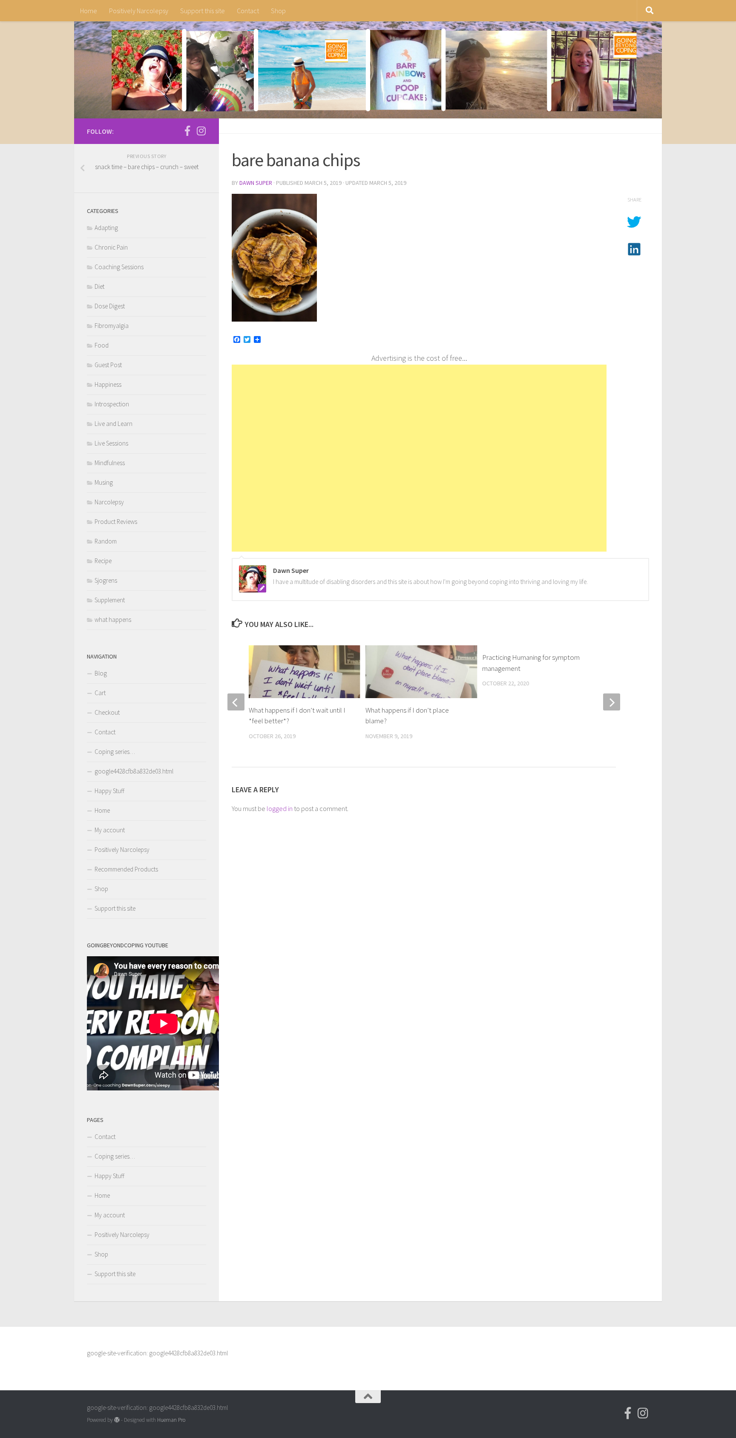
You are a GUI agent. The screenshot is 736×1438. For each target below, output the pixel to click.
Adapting (106, 228)
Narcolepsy (109, 502)
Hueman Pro (171, 1420)
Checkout (107, 712)
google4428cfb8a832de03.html (134, 771)
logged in (280, 808)
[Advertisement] (419, 458)
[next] (611, 701)
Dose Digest (110, 306)
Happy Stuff (109, 791)
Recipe (103, 561)
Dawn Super (255, 183)
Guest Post (108, 365)
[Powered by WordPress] (117, 1420)
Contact (248, 10)
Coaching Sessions (119, 267)
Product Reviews (116, 522)
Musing (104, 482)
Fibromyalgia (112, 326)
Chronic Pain (111, 247)
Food (102, 345)
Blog (101, 673)
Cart (100, 693)
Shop (278, 10)
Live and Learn (113, 424)
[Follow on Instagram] (201, 131)
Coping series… (115, 752)
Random (106, 541)
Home (88, 10)
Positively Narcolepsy (138, 10)
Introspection (112, 404)
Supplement (110, 600)
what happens (113, 619)
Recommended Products (126, 869)
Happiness (108, 384)
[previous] (235, 701)
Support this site (202, 10)
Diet (99, 286)
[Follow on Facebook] (187, 131)
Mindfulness (110, 463)
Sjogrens (106, 580)
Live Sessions (111, 443)
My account (110, 830)
